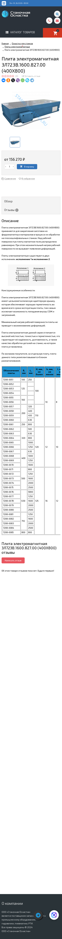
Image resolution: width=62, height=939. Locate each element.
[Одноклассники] (8, 80)
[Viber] (18, 80)
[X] (13, 80)
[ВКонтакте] (3, 80)
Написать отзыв (13, 560)
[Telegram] (32, 80)
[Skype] (27, 80)
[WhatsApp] (22, 80)
